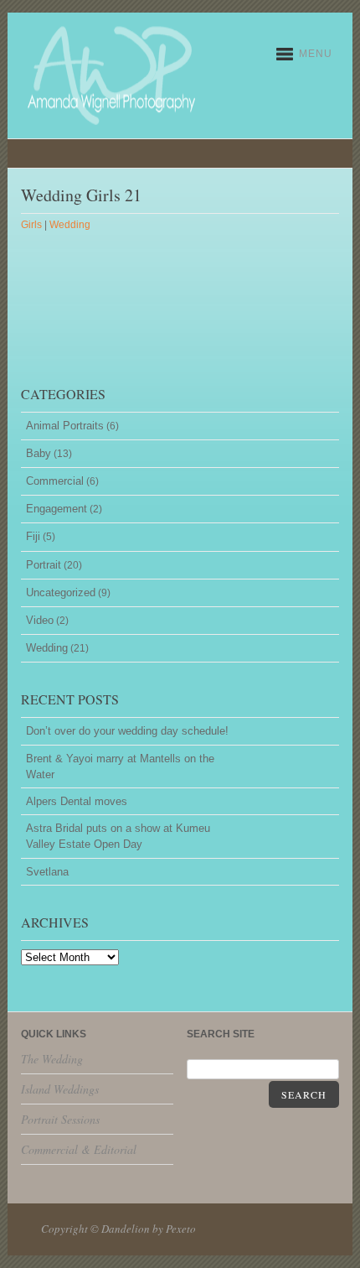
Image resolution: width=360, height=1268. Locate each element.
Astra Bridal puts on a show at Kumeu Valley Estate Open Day (118, 836)
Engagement (56, 508)
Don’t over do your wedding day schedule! (127, 731)
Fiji (33, 536)
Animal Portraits (65, 425)
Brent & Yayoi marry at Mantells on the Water (120, 766)
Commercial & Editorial (78, 1149)
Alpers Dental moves (76, 801)
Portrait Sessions (60, 1119)
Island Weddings (60, 1089)
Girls (31, 225)
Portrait (43, 565)
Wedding (69, 225)
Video (40, 620)
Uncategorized (60, 592)
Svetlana (47, 871)
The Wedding (52, 1059)
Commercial (55, 481)
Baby (38, 453)
